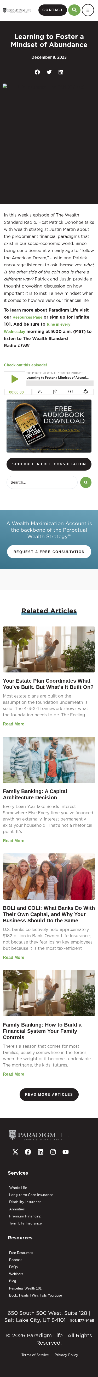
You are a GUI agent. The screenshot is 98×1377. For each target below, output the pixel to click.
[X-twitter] (15, 1152)
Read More (13, 724)
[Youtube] (65, 1152)
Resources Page (27, 317)
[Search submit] (85, 482)
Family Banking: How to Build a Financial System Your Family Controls (42, 1031)
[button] (37, 72)
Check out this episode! (25, 365)
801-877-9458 (82, 1320)
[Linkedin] (40, 1152)
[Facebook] (28, 1152)
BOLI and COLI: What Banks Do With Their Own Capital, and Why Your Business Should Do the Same (49, 914)
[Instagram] (53, 1152)
